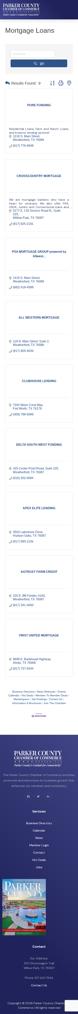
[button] (7, 83)
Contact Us (55, 699)
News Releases (46, 691)
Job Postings (39, 699)
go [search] (42, 63)
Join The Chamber (55, 703)
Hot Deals (27, 695)
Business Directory (23, 691)
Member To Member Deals (52, 695)
